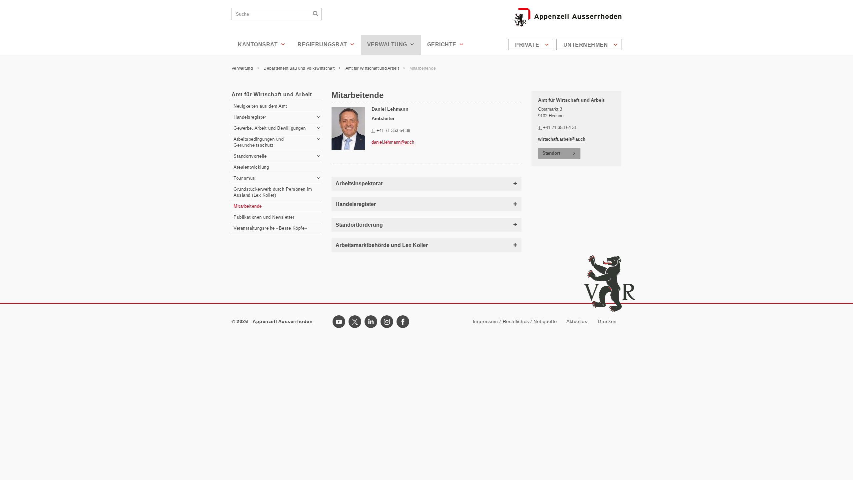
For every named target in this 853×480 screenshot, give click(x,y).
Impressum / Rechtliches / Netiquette (515, 321)
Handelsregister (356, 204)
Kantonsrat (258, 44)
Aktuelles (576, 321)
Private (528, 45)
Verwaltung (388, 44)
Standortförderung (359, 225)
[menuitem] (531, 45)
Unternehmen (586, 45)
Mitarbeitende (423, 68)
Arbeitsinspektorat (359, 183)
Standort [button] (551, 153)
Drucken (607, 321)
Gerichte (442, 44)
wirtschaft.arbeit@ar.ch (561, 139)
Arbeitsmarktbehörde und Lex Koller (382, 245)
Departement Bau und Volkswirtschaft (300, 68)
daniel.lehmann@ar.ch (393, 142)
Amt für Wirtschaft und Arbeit (373, 68)
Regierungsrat (323, 44)
